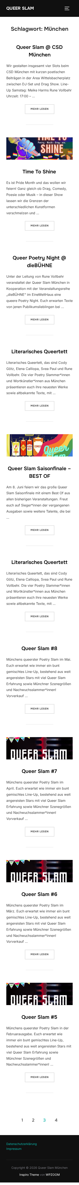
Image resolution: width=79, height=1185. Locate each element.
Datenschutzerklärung (21, 1144)
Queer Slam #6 (39, 894)
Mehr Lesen (42, 109)
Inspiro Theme (29, 1174)
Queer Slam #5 (39, 1017)
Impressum (13, 1148)
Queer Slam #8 (39, 648)
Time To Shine (39, 172)
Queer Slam (20, 8)
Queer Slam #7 (39, 771)
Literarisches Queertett (39, 351)
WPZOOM (53, 1174)
